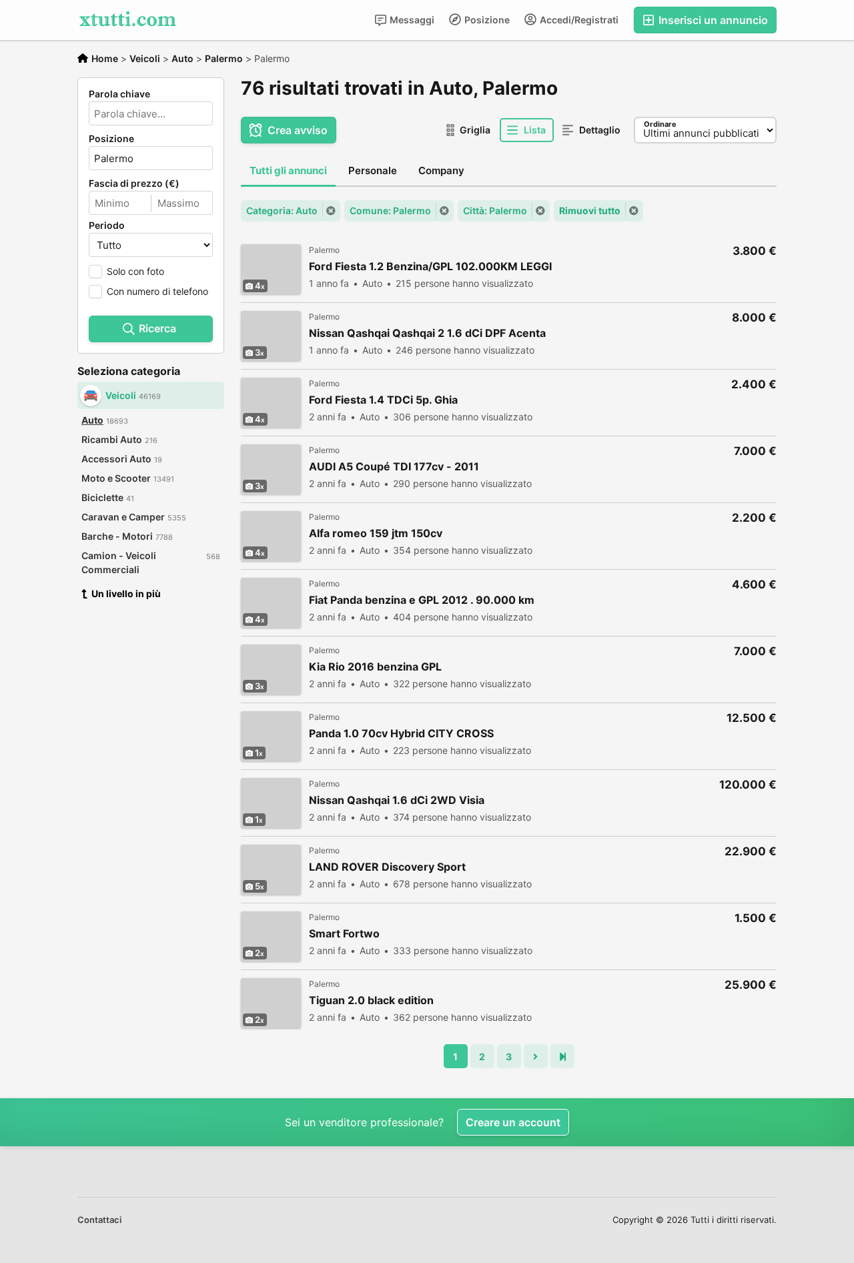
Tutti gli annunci (288, 170)
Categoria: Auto (282, 210)
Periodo (107, 225)
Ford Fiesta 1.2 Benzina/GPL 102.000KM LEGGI (430, 266)
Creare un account (513, 1122)
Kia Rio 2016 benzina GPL (375, 667)
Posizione (486, 19)
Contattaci (99, 1219)
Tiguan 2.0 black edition (371, 1000)
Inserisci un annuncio (712, 20)
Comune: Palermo (390, 210)
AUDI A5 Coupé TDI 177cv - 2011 (394, 466)
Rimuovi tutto (589, 210)
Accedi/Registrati (578, 19)
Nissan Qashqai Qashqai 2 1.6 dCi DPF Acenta (427, 333)
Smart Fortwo (344, 933)
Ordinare (660, 124)
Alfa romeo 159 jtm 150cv (375, 533)
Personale (372, 170)
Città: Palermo (495, 210)
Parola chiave (119, 94)
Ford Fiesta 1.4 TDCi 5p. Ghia (383, 400)
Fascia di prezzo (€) (134, 183)
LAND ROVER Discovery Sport (387, 867)
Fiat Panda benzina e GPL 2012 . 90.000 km (421, 600)
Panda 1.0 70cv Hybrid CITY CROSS (401, 733)
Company (441, 170)
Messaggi (411, 19)
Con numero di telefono (157, 291)
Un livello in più (126, 593)
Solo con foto (135, 271)
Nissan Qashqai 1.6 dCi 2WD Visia (396, 800)
